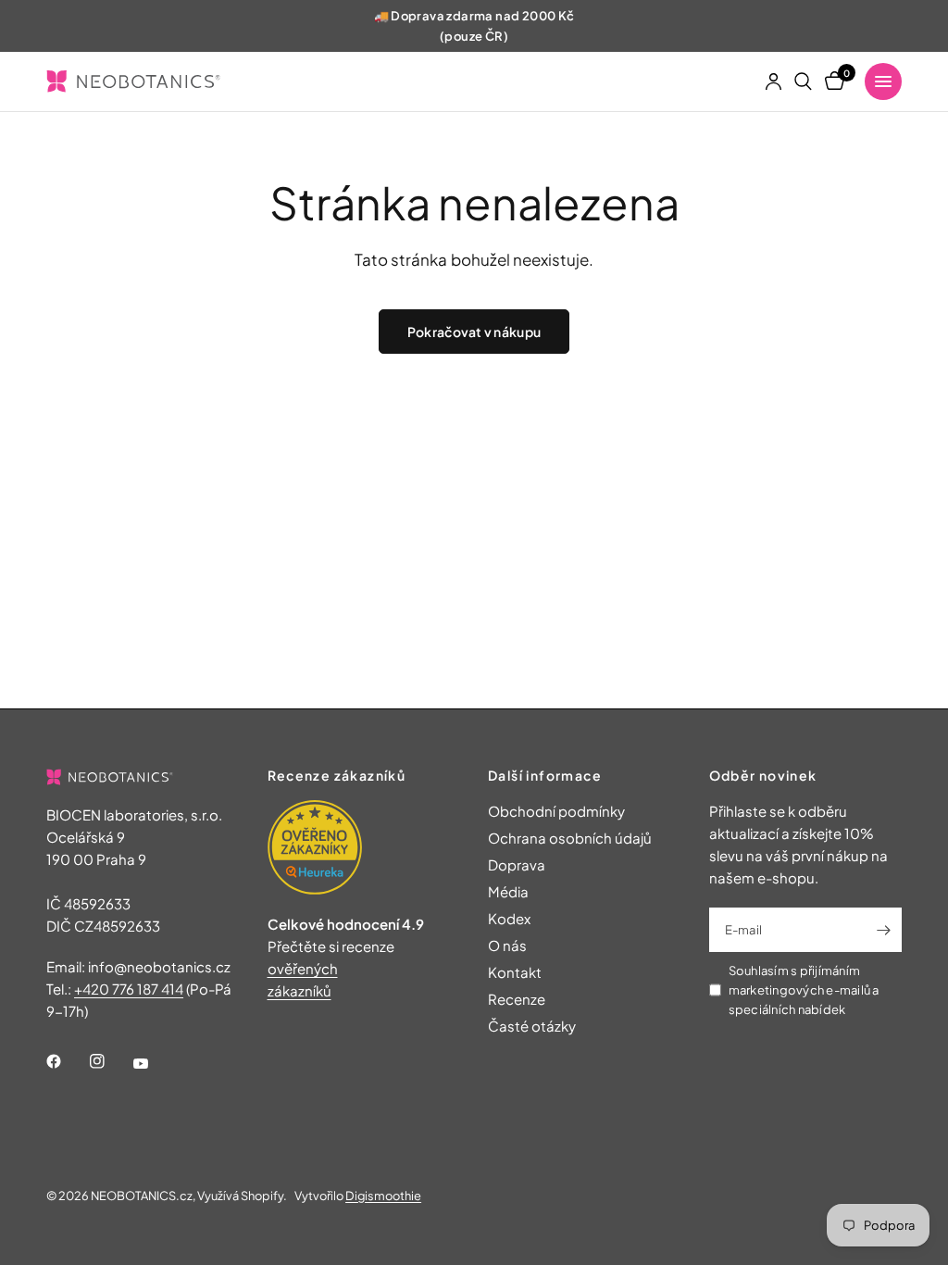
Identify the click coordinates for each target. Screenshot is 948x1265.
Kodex (509, 918)
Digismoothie (383, 1195)
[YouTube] (153, 1064)
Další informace (545, 775)
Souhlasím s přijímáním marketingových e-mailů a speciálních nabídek (804, 990)
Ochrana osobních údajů (570, 837)
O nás (507, 945)
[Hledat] (803, 81)
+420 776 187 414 (128, 988)
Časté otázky (532, 1025)
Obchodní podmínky (556, 811)
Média (508, 891)
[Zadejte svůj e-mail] (883, 930)
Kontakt (515, 972)
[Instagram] (110, 1061)
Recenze (516, 999)
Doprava (516, 864)
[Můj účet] (773, 81)
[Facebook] (66, 1061)
